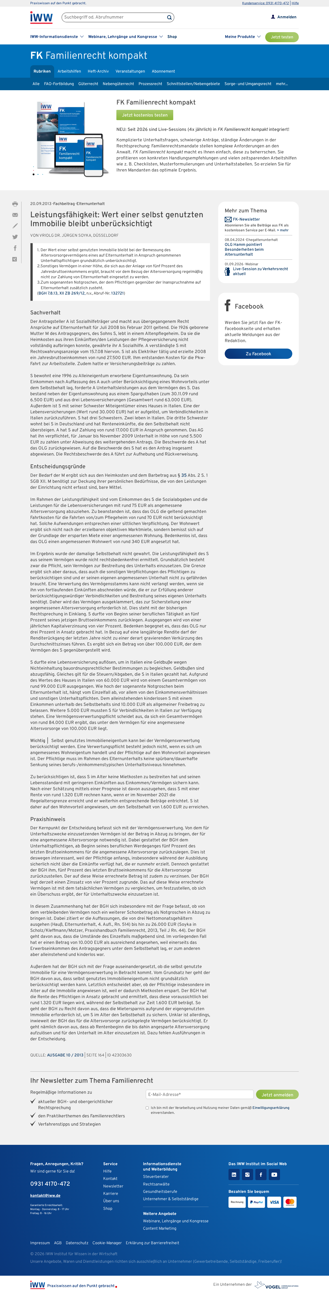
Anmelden (287, 17)
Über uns (111, 1201)
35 (184, 476)
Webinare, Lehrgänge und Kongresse (176, 1221)
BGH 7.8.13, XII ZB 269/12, (61, 293)
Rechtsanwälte (156, 1184)
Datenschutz (77, 1243)
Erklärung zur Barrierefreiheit (152, 1243)
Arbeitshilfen (69, 71)
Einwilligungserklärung (270, 1108)
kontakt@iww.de (45, 1195)
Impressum (40, 1243)
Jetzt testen (282, 37)
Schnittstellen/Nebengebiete (193, 84)
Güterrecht (88, 84)
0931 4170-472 (50, 1184)
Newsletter (113, 1186)
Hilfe (295, 3)
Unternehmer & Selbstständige (171, 1199)
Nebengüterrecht (118, 84)
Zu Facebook (258, 354)
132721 (117, 293)
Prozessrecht (150, 84)
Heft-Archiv (98, 71)
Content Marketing (159, 1228)
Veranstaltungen (130, 71)
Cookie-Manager (107, 1243)
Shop (172, 37)
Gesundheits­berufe (160, 1191)
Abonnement (163, 71)
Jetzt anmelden (277, 1095)
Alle (36, 84)
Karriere (110, 1193)
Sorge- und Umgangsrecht (247, 84)
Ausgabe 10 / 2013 (65, 1055)
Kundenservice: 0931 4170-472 (265, 3)
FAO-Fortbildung (59, 84)
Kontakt (110, 1178)
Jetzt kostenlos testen (145, 115)
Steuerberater (156, 1176)
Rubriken (42, 71)
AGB (58, 1243)
